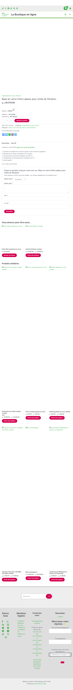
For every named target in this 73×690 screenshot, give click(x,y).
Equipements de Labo (8, 96)
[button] (70, 14)
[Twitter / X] (8, 634)
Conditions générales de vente (21, 623)
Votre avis (8, 183)
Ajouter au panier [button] (9, 255)
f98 (20, 127)
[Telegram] (3, 631)
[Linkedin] (3, 624)
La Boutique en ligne (23, 14)
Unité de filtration (29, 147)
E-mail (6, 203)
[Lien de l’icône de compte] (70, 8)
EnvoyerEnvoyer (62, 662)
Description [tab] (5, 143)
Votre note (8, 179)
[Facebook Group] (3, 627)
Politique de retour (21, 635)
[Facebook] (8, 8)
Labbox (18, 147)
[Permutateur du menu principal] (65, 14)
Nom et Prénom (60, 627)
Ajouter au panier (21, 120)
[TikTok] (11, 8)
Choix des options (33, 255)
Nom (6, 195)
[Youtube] (8, 624)
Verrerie (18, 96)
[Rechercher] (49, 596)
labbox (24, 127)
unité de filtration (31, 127)
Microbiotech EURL (40, 683)
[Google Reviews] (14, 8)
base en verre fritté (14, 127)
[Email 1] (17, 8)
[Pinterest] (8, 627)
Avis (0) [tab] (13, 143)
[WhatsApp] (5, 8)
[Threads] (8, 631)
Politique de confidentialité (21, 629)
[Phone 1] (3, 8)
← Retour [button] (60, 616)
